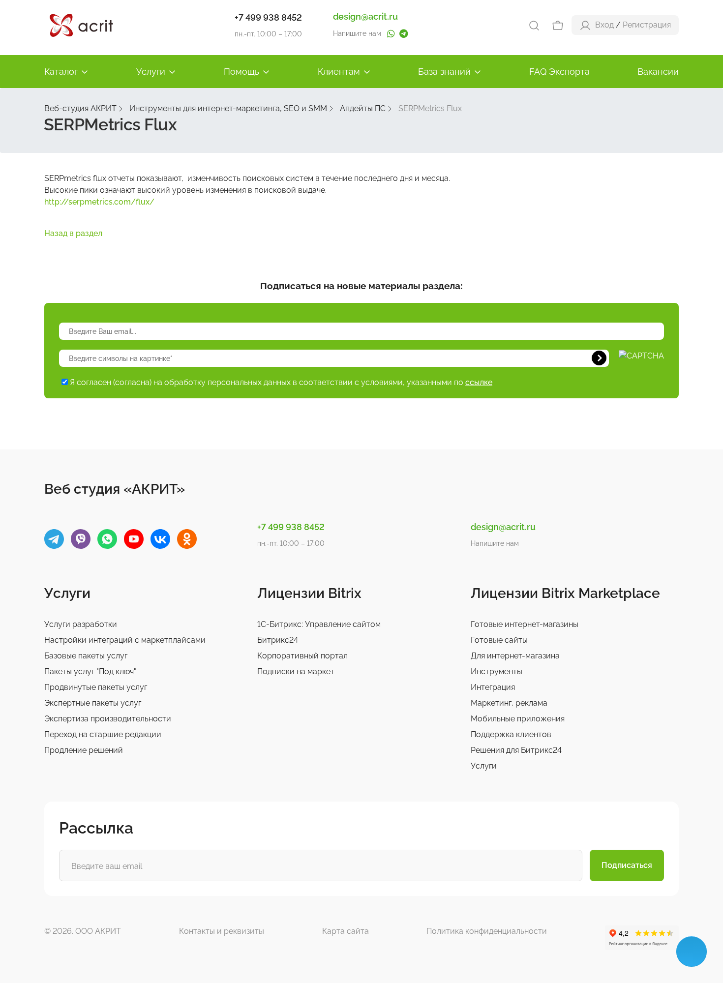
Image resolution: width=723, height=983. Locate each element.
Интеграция (493, 687)
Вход (604, 25)
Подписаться (627, 865)
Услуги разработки (80, 624)
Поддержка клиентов (511, 734)
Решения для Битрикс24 (516, 750)
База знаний (444, 71)
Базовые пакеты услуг (85, 655)
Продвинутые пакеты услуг (95, 687)
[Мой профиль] (585, 25)
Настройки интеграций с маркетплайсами (125, 640)
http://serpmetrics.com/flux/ (99, 202)
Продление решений (83, 750)
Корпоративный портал (302, 655)
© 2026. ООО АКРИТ (82, 931)
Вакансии (658, 71)
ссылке (478, 382)
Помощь (241, 71)
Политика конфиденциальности (486, 931)
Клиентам (339, 71)
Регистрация (647, 25)
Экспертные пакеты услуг (92, 703)
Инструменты (496, 671)
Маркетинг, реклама (509, 703)
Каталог (61, 71)
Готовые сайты (499, 640)
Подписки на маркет (295, 671)
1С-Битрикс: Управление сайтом (319, 624)
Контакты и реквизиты (221, 931)
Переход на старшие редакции (102, 734)
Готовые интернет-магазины (524, 624)
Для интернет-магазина (515, 655)
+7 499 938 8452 (268, 17)
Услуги (150, 71)
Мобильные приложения (518, 718)
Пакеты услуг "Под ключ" (90, 671)
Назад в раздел (73, 233)
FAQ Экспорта (559, 71)
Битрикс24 (277, 640)
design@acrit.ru (365, 16)
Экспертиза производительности (107, 718)
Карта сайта (345, 931)
